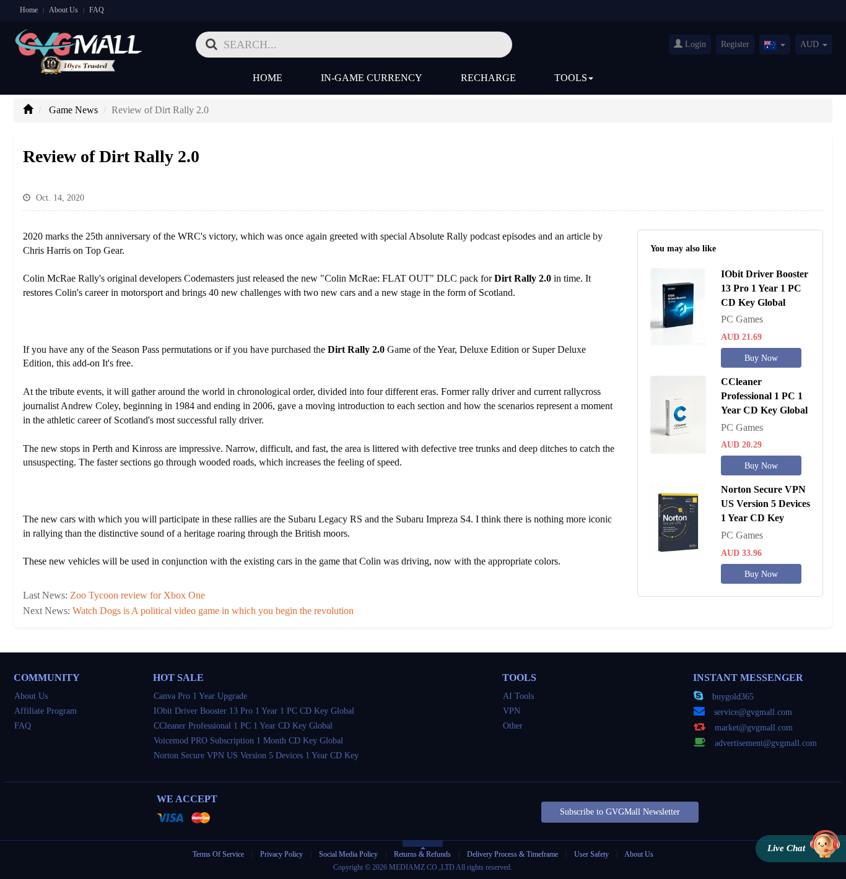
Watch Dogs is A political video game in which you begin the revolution (213, 610)
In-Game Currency (371, 77)
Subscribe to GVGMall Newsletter (620, 811)
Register (735, 44)
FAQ (96, 10)
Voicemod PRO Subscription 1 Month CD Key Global (248, 740)
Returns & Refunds (422, 854)
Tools (570, 77)
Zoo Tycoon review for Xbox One (137, 595)
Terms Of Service (218, 854)
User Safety (591, 854)
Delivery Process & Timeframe (512, 854)
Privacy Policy (282, 854)
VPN (511, 711)
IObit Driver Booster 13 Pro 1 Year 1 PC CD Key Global (254, 711)
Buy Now (761, 358)
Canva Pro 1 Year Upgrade (200, 696)
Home (29, 10)
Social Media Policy (348, 854)
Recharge (488, 77)
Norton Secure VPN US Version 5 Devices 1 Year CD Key (256, 755)
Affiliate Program (45, 711)
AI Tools (518, 696)
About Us (63, 10)
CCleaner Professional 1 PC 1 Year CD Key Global (243, 725)
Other (513, 725)
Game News (73, 110)
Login (694, 44)
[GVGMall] (79, 40)
